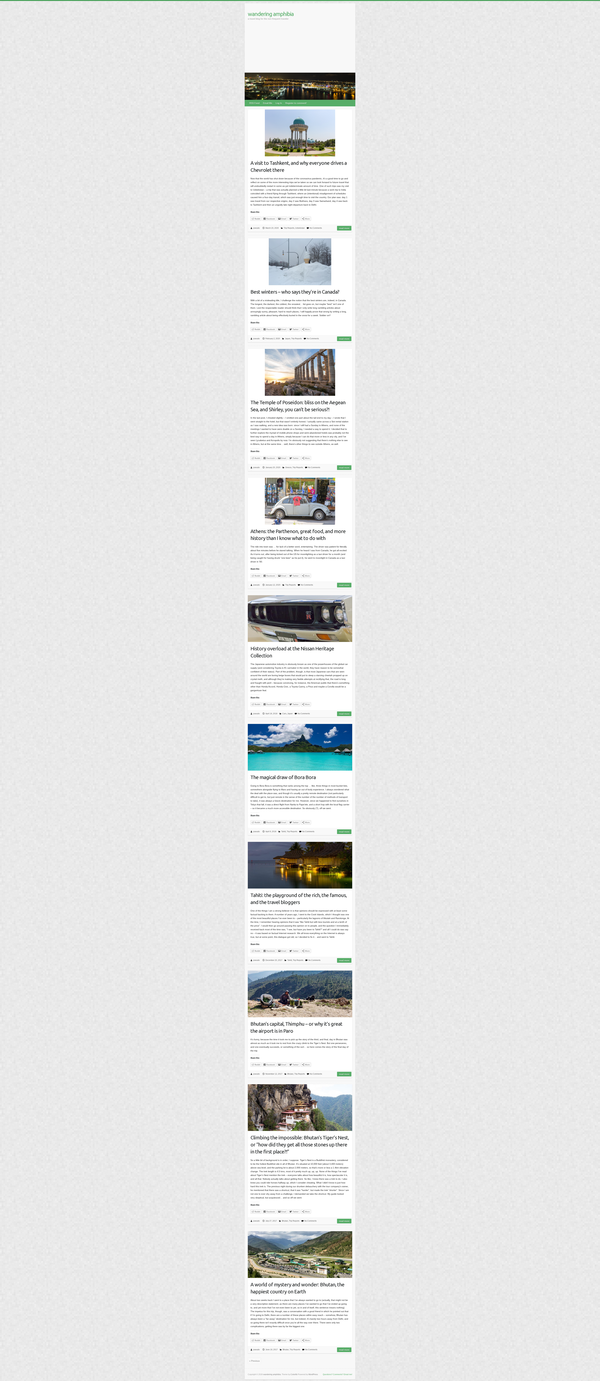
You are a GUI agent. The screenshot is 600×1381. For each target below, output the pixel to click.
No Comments (316, 228)
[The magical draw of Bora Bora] (300, 747)
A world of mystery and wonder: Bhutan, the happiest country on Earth (297, 1288)
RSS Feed (254, 103)
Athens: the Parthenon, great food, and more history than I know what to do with (298, 534)
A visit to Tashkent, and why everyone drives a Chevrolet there (298, 166)
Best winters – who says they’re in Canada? (294, 292)
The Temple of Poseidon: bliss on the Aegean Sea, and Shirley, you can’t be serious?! (297, 406)
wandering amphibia (271, 14)
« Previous (254, 1361)
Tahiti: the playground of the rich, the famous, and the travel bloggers (298, 898)
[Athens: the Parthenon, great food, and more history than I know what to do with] (300, 501)
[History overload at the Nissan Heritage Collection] (300, 618)
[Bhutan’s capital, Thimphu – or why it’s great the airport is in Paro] (300, 994)
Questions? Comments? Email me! (337, 1374)
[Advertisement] (300, 49)
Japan (287, 339)
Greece (288, 467)
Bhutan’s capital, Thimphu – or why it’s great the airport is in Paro (296, 1027)
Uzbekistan (300, 228)
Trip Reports (289, 228)
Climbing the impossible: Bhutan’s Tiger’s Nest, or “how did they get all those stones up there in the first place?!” (299, 1144)
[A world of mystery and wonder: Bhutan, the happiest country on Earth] (300, 1254)
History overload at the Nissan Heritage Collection (292, 652)
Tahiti (283, 831)
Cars (284, 714)
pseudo (256, 228)
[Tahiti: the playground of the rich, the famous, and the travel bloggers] (300, 865)
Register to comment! (296, 103)
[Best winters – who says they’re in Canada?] (300, 261)
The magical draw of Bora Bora (283, 777)
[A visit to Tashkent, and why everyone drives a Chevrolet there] (300, 132)
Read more (344, 228)
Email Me (267, 103)
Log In (279, 103)
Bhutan (290, 1074)
